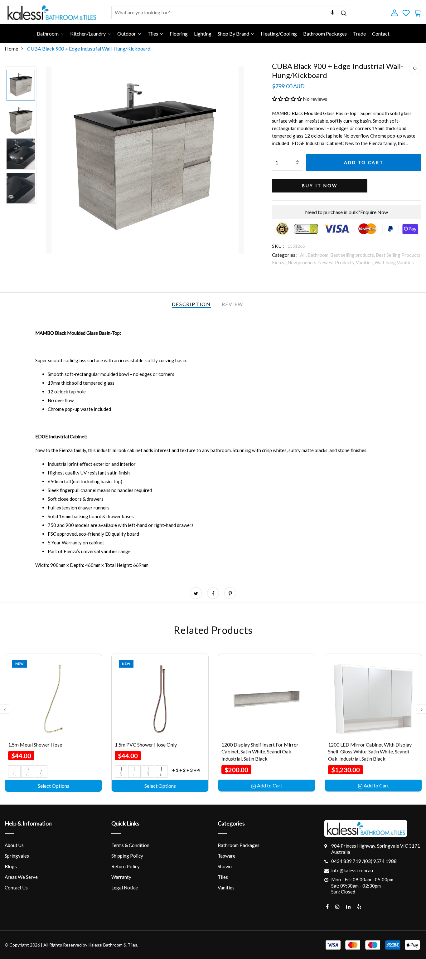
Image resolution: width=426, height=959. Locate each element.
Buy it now (319, 185)
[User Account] (415, 68)
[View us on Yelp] (359, 906)
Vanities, (365, 262)
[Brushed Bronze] (121, 771)
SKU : (278, 246)
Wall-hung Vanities (394, 262)
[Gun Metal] (41, 771)
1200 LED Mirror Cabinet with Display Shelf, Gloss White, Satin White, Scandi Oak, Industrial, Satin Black (370, 752)
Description (191, 304)
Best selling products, (353, 255)
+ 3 (189, 770)
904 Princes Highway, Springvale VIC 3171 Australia (375, 849)
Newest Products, (337, 262)
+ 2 (182, 770)
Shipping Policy (127, 856)
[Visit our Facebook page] (327, 906)
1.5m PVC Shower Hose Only (146, 744)
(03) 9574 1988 (380, 861)
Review (233, 304)
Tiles (223, 877)
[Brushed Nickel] (148, 771)
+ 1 (175, 770)
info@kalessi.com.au (352, 870)
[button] (287, 99)
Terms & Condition (130, 845)
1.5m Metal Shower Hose (35, 744)
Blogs (11, 866)
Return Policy (125, 866)
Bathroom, (318, 255)
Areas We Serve (21, 877)
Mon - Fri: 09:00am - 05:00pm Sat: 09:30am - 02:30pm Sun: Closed (362, 885)
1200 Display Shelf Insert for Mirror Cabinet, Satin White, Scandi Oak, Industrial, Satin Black (259, 752)
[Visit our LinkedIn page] (348, 906)
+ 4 (197, 770)
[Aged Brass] (14, 771)
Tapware (226, 856)
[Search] (343, 12)
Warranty (121, 877)
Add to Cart (364, 162)
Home (11, 48)
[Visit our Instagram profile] (337, 906)
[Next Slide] (421, 708)
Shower (225, 866)
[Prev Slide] (4, 708)
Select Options (53, 786)
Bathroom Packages (238, 845)
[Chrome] (28, 771)
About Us (14, 845)
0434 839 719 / (347, 861)
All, (303, 255)
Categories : (285, 255)
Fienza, (280, 262)
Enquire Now (374, 212)
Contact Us (16, 887)
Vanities (226, 887)
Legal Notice (124, 887)
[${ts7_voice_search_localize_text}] (332, 12)
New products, (303, 262)
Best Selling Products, (398, 255)
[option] (21, 83)
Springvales (17, 856)
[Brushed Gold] (134, 771)
